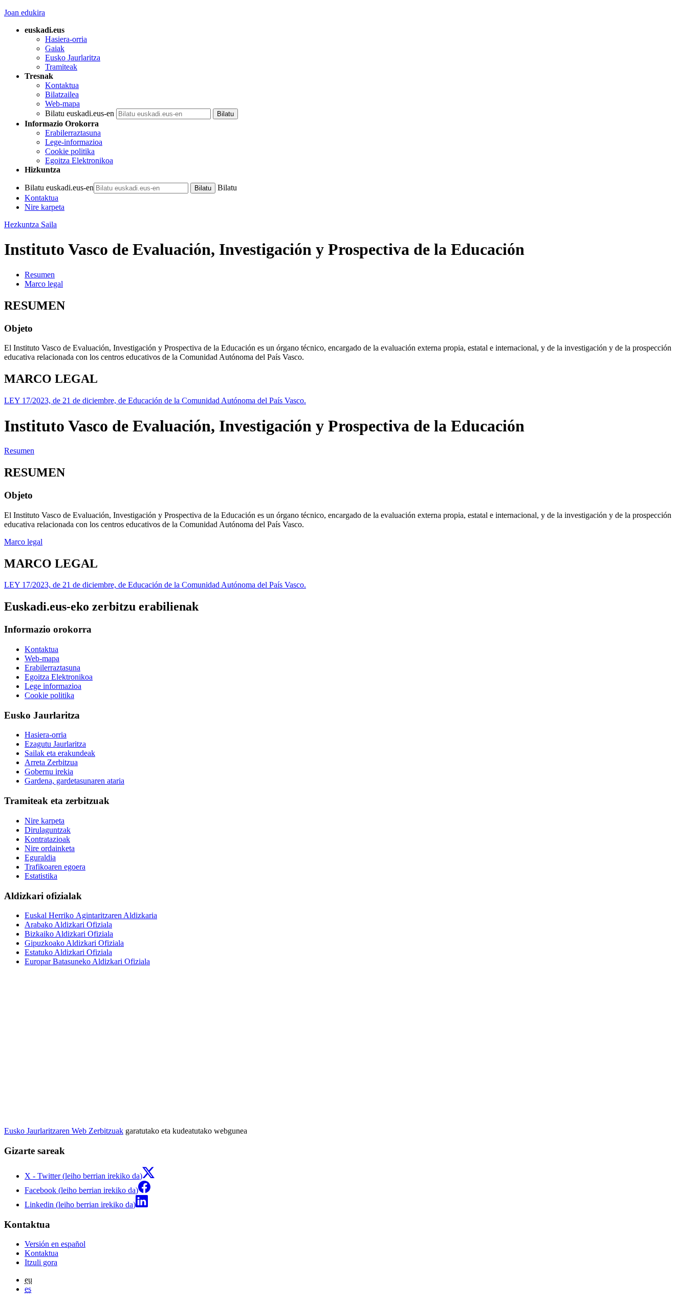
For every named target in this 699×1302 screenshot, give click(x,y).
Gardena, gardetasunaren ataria (74, 780)
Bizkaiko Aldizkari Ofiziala (69, 933)
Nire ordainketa (50, 848)
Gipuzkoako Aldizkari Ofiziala (74, 943)
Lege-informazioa (73, 142)
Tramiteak (61, 66)
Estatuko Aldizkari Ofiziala (68, 952)
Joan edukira (24, 12)
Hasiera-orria (66, 39)
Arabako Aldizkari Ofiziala (68, 924)
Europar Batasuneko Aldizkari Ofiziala (87, 961)
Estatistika (41, 876)
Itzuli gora (41, 1262)
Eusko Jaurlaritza (72, 57)
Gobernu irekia (49, 771)
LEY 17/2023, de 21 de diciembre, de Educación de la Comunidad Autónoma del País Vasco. (155, 400)
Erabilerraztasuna (73, 132)
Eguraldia (40, 857)
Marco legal (23, 541)
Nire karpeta (44, 207)
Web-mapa (62, 103)
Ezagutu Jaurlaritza (55, 744)
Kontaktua (62, 85)
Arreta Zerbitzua (51, 762)
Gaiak (54, 48)
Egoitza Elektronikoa (79, 160)
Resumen (19, 450)
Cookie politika (70, 151)
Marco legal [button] (44, 283)
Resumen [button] (40, 274)
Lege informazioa (53, 686)
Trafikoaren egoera (55, 866)
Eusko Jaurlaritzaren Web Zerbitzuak (63, 1130)
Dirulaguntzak (48, 830)
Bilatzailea (62, 94)
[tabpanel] (349, 330)
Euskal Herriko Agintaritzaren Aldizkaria (91, 915)
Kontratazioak (47, 839)
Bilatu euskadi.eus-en (79, 113)
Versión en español (55, 1244)
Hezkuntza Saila (30, 224)
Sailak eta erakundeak (60, 753)
